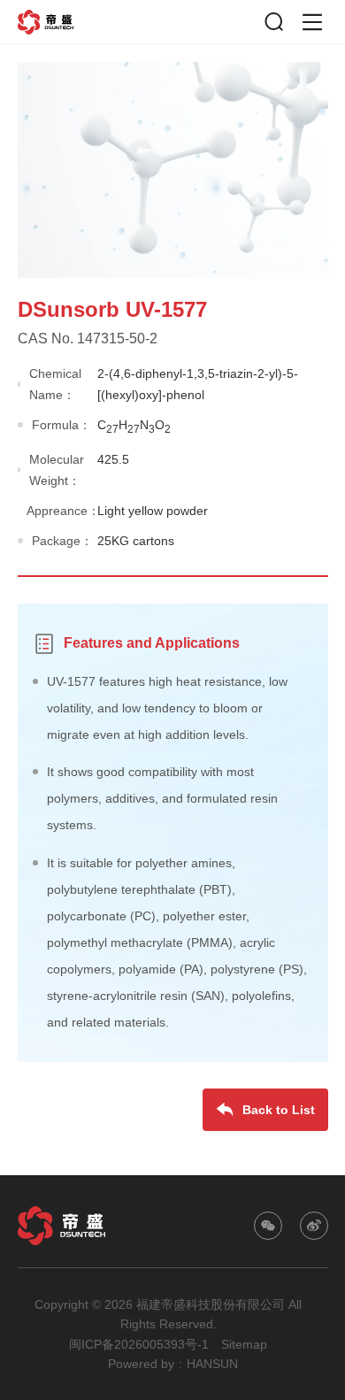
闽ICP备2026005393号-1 (139, 1344)
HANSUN (212, 1364)
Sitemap (244, 1344)
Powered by (141, 1364)
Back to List (278, 1110)
